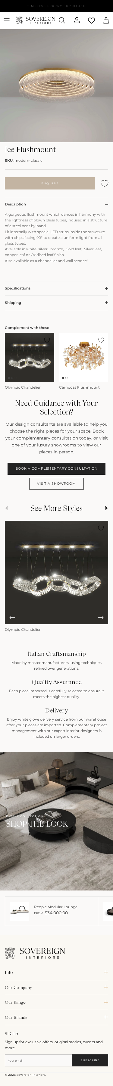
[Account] (74, 20)
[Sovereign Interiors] (35, 20)
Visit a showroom (56, 483)
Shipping (13, 302)
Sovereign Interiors (31, 1075)
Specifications (17, 288)
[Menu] (6, 20)
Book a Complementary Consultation (56, 468)
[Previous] (12, 618)
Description (15, 204)
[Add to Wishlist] (104, 183)
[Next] (101, 618)
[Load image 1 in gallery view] (56, 85)
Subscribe (90, 1060)
